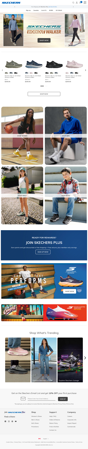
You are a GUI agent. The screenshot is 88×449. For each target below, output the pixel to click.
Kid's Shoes (35, 423)
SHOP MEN (65, 136)
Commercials (71, 426)
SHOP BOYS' (66, 195)
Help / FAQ (52, 416)
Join (6, 412)
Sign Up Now (43, 252)
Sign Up (63, 399)
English (45, 438)
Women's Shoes (36, 416)
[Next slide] (73, 7)
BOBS (51, 10)
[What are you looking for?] (73, 2)
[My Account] (76, 2)
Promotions (35, 426)
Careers (69, 416)
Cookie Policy (9, 442)
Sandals (36, 10)
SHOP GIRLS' (22, 195)
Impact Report (71, 423)
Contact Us (52, 430)
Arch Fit (43, 10)
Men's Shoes (35, 420)
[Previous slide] (14, 7)
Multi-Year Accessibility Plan (48, 442)
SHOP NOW (44, 94)
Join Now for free (52, 6)
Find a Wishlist (54, 426)
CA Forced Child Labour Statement (31, 442)
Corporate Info (71, 420)
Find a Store (9, 417)
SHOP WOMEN (22, 136)
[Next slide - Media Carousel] (85, 358)
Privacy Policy (62, 404)
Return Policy (53, 423)
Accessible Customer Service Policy (65, 442)
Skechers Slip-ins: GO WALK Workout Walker (13, 76)
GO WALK (59, 10)
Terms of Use (70, 404)
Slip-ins (28, 10)
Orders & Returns (54, 420)
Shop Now (44, 40)
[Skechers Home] (11, 3)
